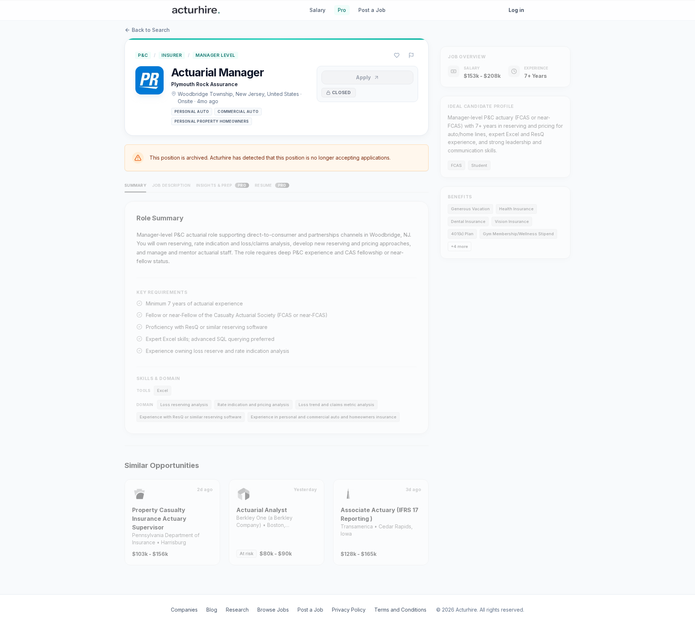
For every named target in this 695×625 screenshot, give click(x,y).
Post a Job (372, 10)
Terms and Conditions (400, 610)
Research (237, 610)
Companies (184, 610)
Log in (516, 10)
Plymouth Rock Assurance (204, 84)
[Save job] (397, 55)
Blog (211, 610)
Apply (363, 77)
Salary (317, 10)
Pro (342, 10)
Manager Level (215, 55)
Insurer (171, 55)
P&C (143, 55)
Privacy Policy (349, 610)
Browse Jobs (273, 610)
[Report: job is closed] (411, 55)
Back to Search (151, 30)
